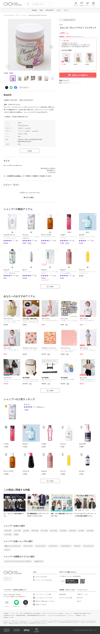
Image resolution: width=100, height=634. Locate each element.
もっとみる (50, 286)
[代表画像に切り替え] (87, 232)
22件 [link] (55, 275)
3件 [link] (73, 240)
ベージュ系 (44, 530)
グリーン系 (53, 530)
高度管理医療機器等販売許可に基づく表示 (36, 615)
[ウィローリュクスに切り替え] (69, 232)
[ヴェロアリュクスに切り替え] (70, 232)
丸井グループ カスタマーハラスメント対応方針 (52, 613)
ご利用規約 (6, 613)
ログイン (7, 579)
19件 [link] (92, 240)
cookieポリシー (68, 613)
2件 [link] (35, 275)
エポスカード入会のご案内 (65, 597)
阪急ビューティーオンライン (12, 546)
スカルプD (77, 546)
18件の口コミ (40, 407)
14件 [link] (17, 240)
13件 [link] (74, 275)
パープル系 (63, 530)
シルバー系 (90, 530)
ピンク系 (81, 530)
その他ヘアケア (38, 561)
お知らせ (79, 601)
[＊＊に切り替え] (50, 232)
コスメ (58, 10)
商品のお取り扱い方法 (24, 141)
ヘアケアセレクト (66, 546)
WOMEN (34, 10)
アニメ (66, 10)
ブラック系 (17, 530)
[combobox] (38, 4)
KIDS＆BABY (50, 10)
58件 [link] (17, 275)
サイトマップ (71, 615)
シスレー (7, 549)
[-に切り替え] (31, 267)
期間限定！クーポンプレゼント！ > (71, 36)
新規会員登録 (62, 594)
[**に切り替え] (12, 232)
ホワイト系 (8, 530)
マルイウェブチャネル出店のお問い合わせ (57, 615)
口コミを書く (30, 197)
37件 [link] (55, 240)
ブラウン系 (35, 530)
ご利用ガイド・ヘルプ (82, 594)
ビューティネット (40, 546)
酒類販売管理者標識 (20, 615)
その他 (16, 534)
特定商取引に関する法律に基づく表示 (82, 613)
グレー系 (26, 530)
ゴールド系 (8, 534)
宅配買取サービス (80, 615)
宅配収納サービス (7, 617)
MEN (41, 10)
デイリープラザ (28, 546)
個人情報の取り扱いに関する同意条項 (32, 613)
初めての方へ (80, 597)
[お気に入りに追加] (20, 214)
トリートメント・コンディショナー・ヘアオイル (18, 561)
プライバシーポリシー (15, 613)
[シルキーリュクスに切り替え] (67, 232)
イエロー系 (72, 530)
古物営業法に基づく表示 (9, 615)
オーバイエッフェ (88, 546)
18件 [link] (36, 240)
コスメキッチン (53, 546)
